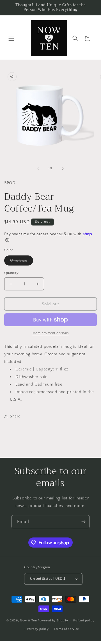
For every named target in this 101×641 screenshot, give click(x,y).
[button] (11, 38)
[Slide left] (38, 169)
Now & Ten (28, 620)
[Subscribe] (83, 521)
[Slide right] (63, 169)
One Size (21, 262)
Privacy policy (38, 629)
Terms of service (66, 629)
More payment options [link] (51, 333)
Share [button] (15, 416)
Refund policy (83, 620)
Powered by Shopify (53, 620)
